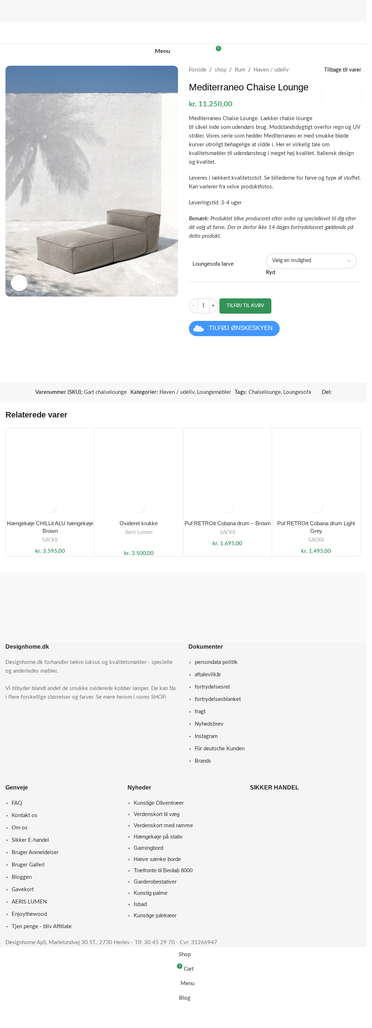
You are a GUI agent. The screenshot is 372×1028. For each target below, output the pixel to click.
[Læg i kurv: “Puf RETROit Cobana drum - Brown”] (227, 506)
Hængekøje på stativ (158, 836)
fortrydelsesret (212, 687)
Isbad (140, 904)
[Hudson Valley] (229, 581)
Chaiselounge (264, 392)
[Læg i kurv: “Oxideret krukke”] (138, 506)
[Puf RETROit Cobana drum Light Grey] (316, 472)
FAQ (17, 803)
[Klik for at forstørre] (19, 283)
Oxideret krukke (139, 523)
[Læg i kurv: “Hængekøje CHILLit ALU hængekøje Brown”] (50, 506)
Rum (240, 70)
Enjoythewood (29, 914)
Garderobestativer (155, 881)
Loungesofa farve (213, 264)
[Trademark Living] (137, 604)
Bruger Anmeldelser (35, 852)
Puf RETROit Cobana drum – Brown (228, 523)
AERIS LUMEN (29, 902)
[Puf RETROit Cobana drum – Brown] (227, 472)
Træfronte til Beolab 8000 (163, 870)
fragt (200, 711)
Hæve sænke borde (157, 859)
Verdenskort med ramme (163, 825)
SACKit (50, 540)
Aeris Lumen (139, 532)
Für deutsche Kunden (219, 748)
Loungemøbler (214, 392)
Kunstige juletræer (155, 915)
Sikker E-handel (30, 840)
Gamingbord (148, 848)
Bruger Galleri (28, 865)
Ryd (270, 272)
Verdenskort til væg (156, 814)
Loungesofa (297, 392)
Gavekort (23, 889)
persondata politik (216, 662)
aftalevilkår (208, 674)
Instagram (206, 736)
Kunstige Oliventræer (159, 803)
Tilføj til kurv (245, 305)
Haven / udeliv (271, 70)
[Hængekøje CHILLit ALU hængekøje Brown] (50, 472)
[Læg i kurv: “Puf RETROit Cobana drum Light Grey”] (316, 506)
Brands (203, 761)
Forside (197, 70)
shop (220, 70)
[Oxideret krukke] (138, 472)
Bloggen (22, 877)
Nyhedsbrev (209, 724)
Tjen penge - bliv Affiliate (42, 926)
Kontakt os (24, 815)
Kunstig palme (150, 893)
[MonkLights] (321, 614)
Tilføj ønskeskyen (240, 328)
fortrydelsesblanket (218, 699)
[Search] (191, 51)
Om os (20, 828)
